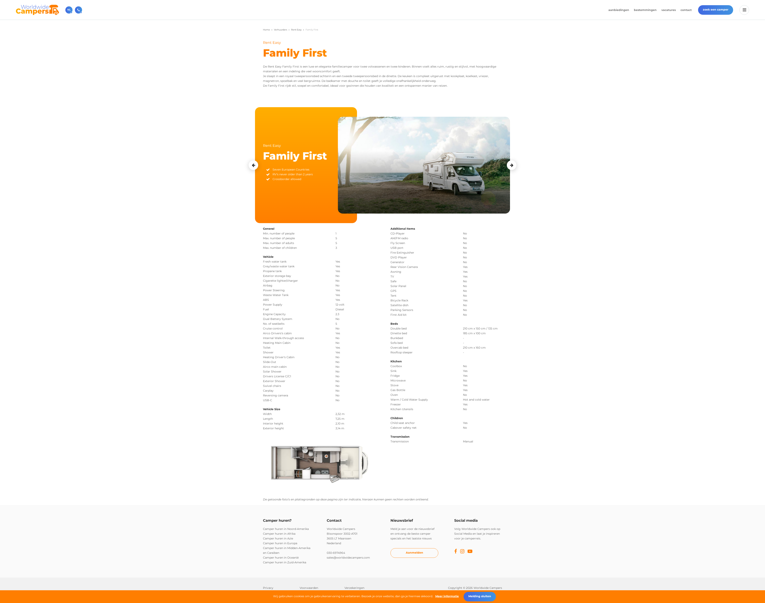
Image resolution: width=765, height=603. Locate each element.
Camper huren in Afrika (279, 533)
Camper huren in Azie (278, 538)
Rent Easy (296, 29)
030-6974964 (336, 553)
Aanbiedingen (618, 10)
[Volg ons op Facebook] (455, 551)
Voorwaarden (309, 588)
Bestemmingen (645, 10)
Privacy (268, 588)
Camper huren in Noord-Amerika (286, 529)
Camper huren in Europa (280, 543)
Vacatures (668, 10)
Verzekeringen (354, 588)
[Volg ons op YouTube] (470, 551)
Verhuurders (280, 29)
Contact (686, 10)
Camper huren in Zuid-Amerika (284, 562)
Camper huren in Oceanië (281, 557)
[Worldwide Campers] (37, 9)
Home (266, 29)
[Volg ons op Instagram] (462, 551)
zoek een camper (715, 9)
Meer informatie (447, 596)
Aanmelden (414, 552)
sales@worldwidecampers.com (348, 557)
